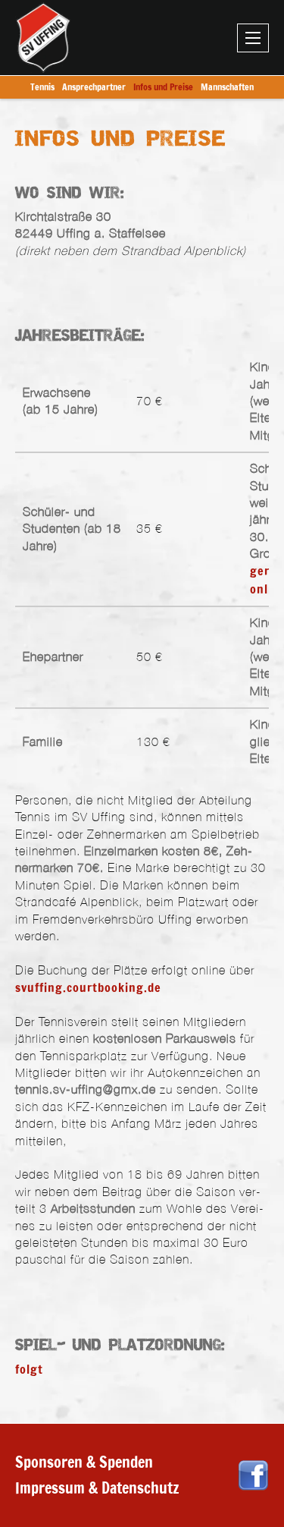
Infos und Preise (163, 86)
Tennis (42, 86)
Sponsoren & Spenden (84, 1462)
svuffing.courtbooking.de (88, 987)
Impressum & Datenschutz (97, 1488)
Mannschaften (227, 86)
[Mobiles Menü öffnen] (253, 38)
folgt (29, 1369)
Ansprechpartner (94, 86)
